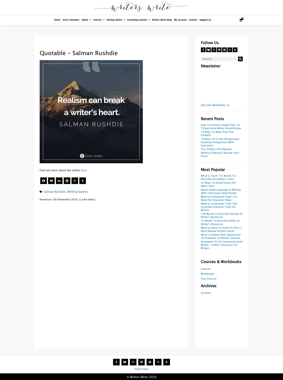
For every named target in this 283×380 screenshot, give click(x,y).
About (85, 20)
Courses (97, 20)
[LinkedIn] (59, 180)
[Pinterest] (67, 180)
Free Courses (209, 278)
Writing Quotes (77, 191)
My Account (180, 20)
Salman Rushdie (55, 191)
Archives (206, 293)
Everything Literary (137, 20)
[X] (75, 180)
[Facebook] (43, 180)
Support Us (205, 20)
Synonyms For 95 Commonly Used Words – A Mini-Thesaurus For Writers (221, 245)
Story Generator (71, 20)
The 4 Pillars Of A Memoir (216, 149)
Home (57, 20)
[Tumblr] (83, 180)
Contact (193, 20)
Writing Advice (114, 20)
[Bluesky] (51, 180)
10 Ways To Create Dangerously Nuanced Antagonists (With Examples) (220, 142)
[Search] (240, 59)
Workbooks (207, 273)
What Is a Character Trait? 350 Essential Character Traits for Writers (219, 207)
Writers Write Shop (162, 20)
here (84, 170)
